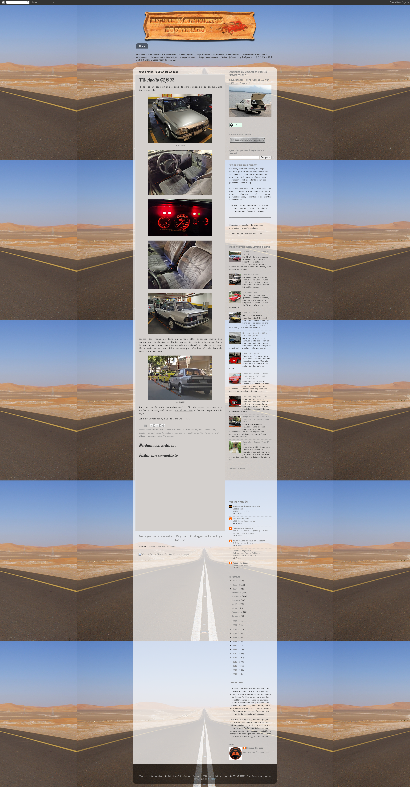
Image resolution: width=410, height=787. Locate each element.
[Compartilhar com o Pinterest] (163, 425)
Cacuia (142, 433)
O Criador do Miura (243, 543)
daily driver (179, 433)
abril (235, 604)
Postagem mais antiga (206, 536)
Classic (166, 433)
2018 (235, 642)
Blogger (212, 779)
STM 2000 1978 (249, 293)
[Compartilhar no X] (157, 425)
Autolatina (191, 430)
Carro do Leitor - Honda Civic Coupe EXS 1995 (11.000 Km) (255, 376)
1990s (155, 430)
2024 (235, 589)
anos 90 (171, 430)
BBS (201, 430)
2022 (235, 625)
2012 (235, 666)
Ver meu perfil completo (256, 752)
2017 (235, 646)
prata (218, 433)
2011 (235, 670)
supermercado (154, 436)
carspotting (154, 433)
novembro (237, 596)
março (235, 608)
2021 (235, 629)
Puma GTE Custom (250, 354)
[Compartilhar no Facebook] (160, 425)
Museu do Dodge (240, 563)
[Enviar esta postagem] (145, 425)
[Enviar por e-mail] (151, 425)
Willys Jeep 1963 (242, 511)
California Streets (243, 528)
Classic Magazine (242, 551)
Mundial (209, 433)
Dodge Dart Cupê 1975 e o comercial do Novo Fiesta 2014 (255, 419)
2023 (235, 621)
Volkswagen (169, 436)
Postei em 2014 (184, 411)
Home (142, 46)
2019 (235, 638)
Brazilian (210, 430)
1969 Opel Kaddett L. (244, 521)
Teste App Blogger (242, 565)
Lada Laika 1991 (250, 275)
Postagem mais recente (155, 536)
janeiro (236, 616)
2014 (235, 658)
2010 (235, 674)
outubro (236, 600)
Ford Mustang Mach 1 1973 (255, 397)
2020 (235, 633)
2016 (235, 650)
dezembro (237, 593)
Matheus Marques (254, 748)
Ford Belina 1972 (251, 313)
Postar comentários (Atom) (163, 547)
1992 (162, 430)
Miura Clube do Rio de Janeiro (249, 541)
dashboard (193, 433)
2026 (235, 581)
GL (201, 433)
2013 (235, 662)
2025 (235, 585)
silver (142, 436)
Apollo (180, 430)
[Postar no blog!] (154, 425)
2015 (235, 654)
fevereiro (237, 612)
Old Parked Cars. (242, 519)
